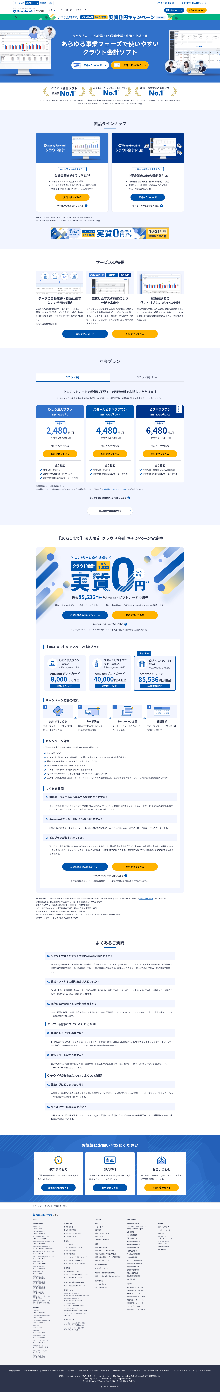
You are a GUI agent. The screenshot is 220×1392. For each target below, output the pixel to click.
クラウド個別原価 (39, 1287)
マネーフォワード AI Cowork (74, 1324)
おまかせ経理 (68, 1227)
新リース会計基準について (73, 1278)
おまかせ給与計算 (70, 1236)
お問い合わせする (161, 1187)
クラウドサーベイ (40, 1351)
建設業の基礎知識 (133, 1270)
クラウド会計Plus (146, 377)
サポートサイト (100, 1227)
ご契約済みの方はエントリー (85, 615)
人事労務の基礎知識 (133, 1244)
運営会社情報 (14, 1370)
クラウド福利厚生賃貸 (40, 1346)
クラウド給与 (37, 1326)
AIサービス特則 (204, 1370)
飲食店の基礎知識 (133, 1267)
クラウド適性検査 (39, 1356)
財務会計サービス (32, 3)
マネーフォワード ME (165, 1237)
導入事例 (98, 1230)
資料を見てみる (110, 1187)
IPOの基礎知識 (132, 1257)
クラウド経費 (38, 1272)
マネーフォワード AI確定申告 (42, 1248)
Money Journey (163, 1246)
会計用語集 (130, 1232)
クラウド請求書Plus (39, 1262)
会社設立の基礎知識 (133, 1254)
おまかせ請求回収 (70, 1230)
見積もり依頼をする (58, 1187)
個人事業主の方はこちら (110, 510)
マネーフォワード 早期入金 (73, 1299)
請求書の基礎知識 (133, 1248)
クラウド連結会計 (39, 1292)
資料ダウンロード (174, 10)
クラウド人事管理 (39, 1312)
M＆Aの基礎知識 (132, 1273)
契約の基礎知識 (132, 1251)
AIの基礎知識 (131, 1279)
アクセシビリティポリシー (183, 1370)
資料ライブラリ (163, 1227)
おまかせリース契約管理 (72, 1233)
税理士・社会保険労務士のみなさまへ (108, 1276)
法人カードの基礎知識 (134, 1260)
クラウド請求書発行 (43, 1257)
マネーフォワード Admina (73, 1260)
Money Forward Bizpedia (137, 1228)
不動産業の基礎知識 (133, 1276)
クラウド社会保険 (39, 1336)
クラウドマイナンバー (40, 1341)
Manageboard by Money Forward (75, 1309)
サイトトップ (19, 3)
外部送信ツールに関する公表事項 (126, 1370)
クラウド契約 (68, 1244)
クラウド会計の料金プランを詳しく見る (108, 497)
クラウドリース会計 (41, 1238)
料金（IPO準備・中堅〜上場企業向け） (108, 1257)
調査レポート (162, 1233)
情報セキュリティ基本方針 (53, 1370)
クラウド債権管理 (41, 1267)
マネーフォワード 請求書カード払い (76, 1294)
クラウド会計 (73, 377)
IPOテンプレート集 (133, 1306)
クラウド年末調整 (39, 1331)
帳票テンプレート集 (133, 1294)
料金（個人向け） (101, 1247)
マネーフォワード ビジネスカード (75, 1257)
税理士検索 (99, 1236)
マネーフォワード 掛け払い (42, 1302)
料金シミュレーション (103, 1260)
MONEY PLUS (164, 1242)
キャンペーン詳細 (146, 898)
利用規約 (71, 1370)
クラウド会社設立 (70, 1251)
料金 (50, 10)
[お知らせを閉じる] (16, 17)
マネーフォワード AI (74, 1329)
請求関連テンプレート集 (135, 1287)
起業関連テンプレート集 (135, 1303)
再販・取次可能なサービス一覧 (74, 1286)
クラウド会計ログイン (166, 3)
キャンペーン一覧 (164, 1230)
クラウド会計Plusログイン (192, 3)
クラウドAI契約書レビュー (73, 1247)
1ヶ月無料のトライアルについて (114, 489)
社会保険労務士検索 (102, 1240)
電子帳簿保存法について (72, 1271)
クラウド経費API (101, 1287)
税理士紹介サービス (102, 1233)
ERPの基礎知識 (132, 1235)
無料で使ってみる (197, 10)
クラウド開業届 (69, 1254)
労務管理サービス (46, 3)
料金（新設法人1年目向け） (105, 1251)
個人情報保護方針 (31, 1370)
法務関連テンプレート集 (135, 1300)
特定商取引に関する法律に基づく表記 (94, 1370)
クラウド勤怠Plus (42, 1321)
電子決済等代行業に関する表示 (156, 1370)
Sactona (77, 1314)
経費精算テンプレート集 (135, 1290)
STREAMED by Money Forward (74, 1304)
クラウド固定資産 (39, 1282)
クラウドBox (41, 1297)
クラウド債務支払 (39, 1277)
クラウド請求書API (101, 1284)
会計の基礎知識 (132, 1238)
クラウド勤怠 (41, 1317)
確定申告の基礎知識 (133, 1241)
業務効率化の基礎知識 (134, 1263)
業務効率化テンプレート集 (136, 1309)
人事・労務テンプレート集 (136, 1297)
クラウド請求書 (43, 1252)
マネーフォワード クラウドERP (74, 1263)
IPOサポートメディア (102, 1268)
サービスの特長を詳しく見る (70, 205)
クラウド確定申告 (43, 1243)
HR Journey (162, 1249)
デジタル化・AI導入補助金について (76, 1274)
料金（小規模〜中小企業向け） (106, 1254)
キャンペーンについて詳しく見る (108, 624)
